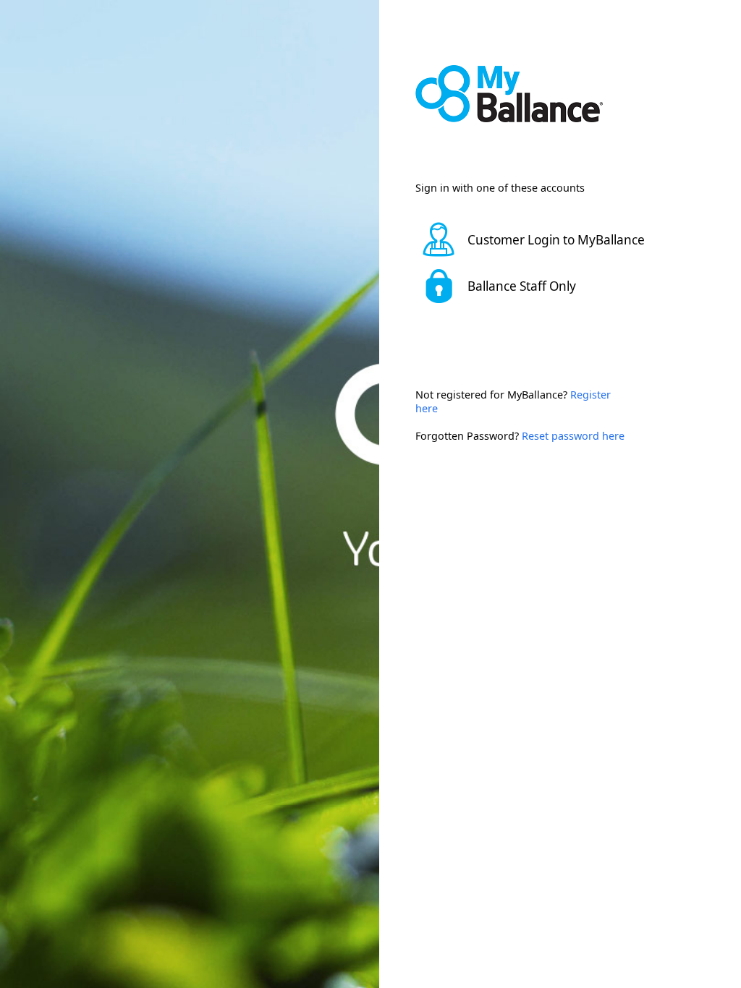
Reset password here (573, 436)
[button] (542, 239)
